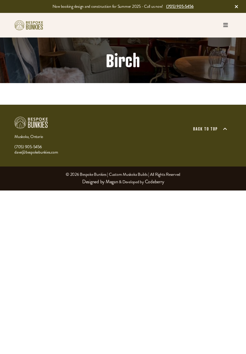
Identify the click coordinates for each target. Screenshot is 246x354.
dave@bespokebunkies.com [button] (36, 152)
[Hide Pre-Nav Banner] (236, 6)
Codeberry (154, 181)
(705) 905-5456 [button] (180, 6)
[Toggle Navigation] (226, 25)
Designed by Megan (100, 181)
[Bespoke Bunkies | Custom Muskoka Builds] (28, 25)
